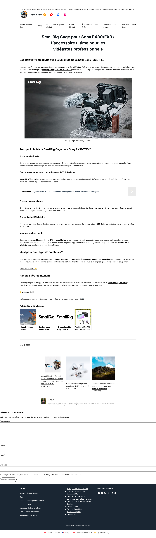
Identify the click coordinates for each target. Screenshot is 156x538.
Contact (70, 504)
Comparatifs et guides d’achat (79, 501)
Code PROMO (72, 494)
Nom (2, 455)
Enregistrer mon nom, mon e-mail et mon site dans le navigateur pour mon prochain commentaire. (42, 474)
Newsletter (71, 514)
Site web (3, 465)
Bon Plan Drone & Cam (76, 491)
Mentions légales (74, 512)
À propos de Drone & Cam (77, 489)
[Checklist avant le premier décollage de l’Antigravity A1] (78, 369)
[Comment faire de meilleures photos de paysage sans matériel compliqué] (103, 369)
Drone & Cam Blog (74, 509)
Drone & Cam (36, 15)
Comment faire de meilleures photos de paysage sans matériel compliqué (103, 386)
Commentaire (6, 421)
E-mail (3, 445)
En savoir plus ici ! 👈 (28, 269)
